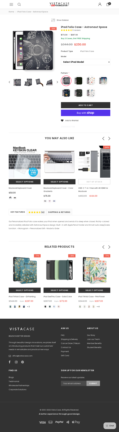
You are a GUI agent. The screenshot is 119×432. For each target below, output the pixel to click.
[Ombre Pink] (49, 201)
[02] (15, 306)
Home (11, 11)
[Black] (15, 198)
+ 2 (28, 306)
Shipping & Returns (59, 212)
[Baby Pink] (58, 306)
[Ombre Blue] (54, 201)
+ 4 (98, 306)
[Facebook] (11, 362)
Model (63, 56)
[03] (19, 306)
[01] (10, 306)
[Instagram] (17, 362)
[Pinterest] (23, 362)
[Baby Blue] (54, 306)
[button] (66, 30)
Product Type (67, 51)
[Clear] (10, 198)
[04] (24, 306)
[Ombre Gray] (45, 201)
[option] (33, 51)
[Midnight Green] (49, 306)
